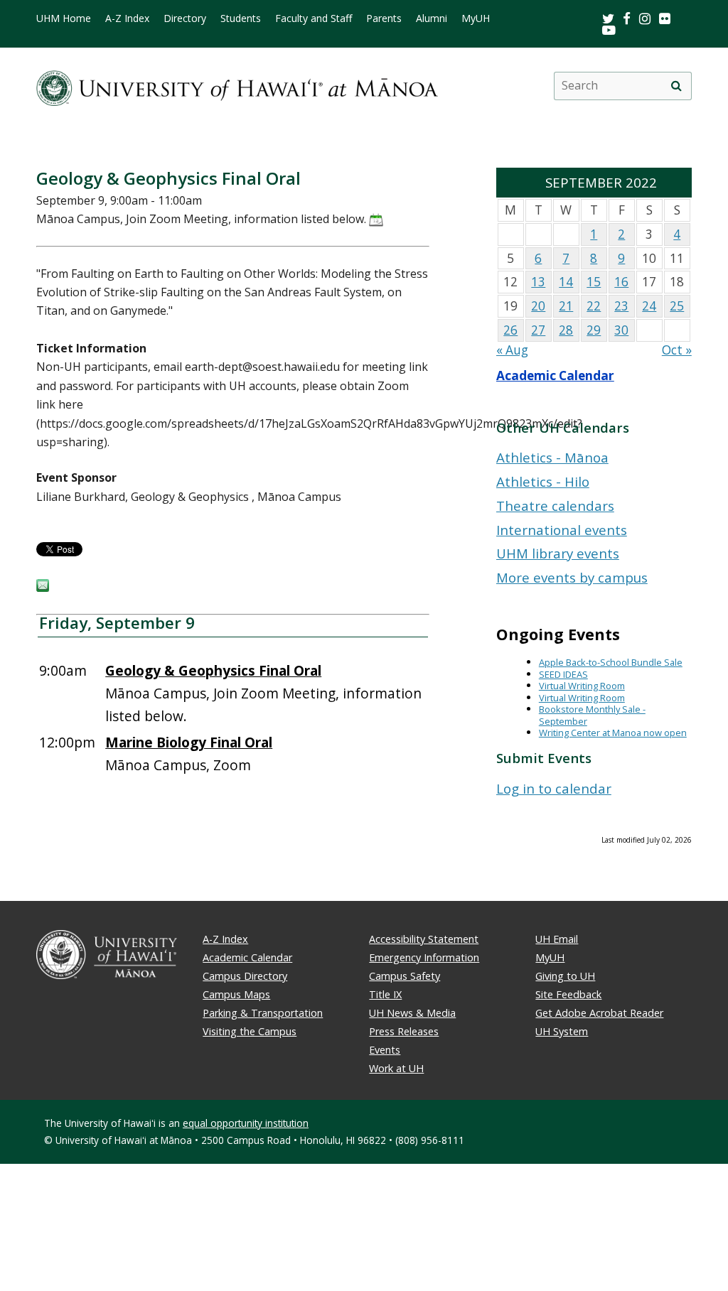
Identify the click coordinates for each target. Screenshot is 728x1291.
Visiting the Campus (249, 1031)
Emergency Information (424, 957)
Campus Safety (404, 976)
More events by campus (572, 577)
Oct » (677, 350)
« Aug (512, 350)
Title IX (385, 994)
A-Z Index (127, 18)
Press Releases (404, 1031)
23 (621, 306)
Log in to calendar (553, 788)
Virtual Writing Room (582, 685)
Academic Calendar (555, 375)
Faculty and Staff (313, 18)
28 (566, 330)
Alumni (431, 18)
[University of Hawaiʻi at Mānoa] (237, 86)
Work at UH (396, 1068)
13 (538, 282)
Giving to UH (565, 976)
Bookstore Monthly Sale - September (592, 715)
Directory (185, 18)
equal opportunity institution (246, 1123)
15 (594, 282)
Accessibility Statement (423, 939)
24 (649, 306)
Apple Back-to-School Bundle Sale (610, 662)
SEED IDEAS (563, 674)
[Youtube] (609, 29)
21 (566, 306)
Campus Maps (236, 994)
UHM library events (557, 553)
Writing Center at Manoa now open (613, 732)
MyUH (475, 18)
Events (384, 1050)
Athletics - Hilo (542, 481)
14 (566, 282)
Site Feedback (568, 994)
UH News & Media (412, 1013)
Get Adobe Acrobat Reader (599, 1013)
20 (538, 306)
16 (621, 282)
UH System (561, 1031)
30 (621, 330)
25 (677, 306)
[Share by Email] (42, 587)
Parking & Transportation (263, 1013)
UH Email (556, 939)
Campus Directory (245, 976)
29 (594, 330)
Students (240, 18)
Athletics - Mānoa (552, 457)
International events (561, 530)
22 (594, 306)
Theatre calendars (555, 505)
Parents (384, 18)
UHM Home (63, 18)
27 (538, 330)
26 (510, 330)
